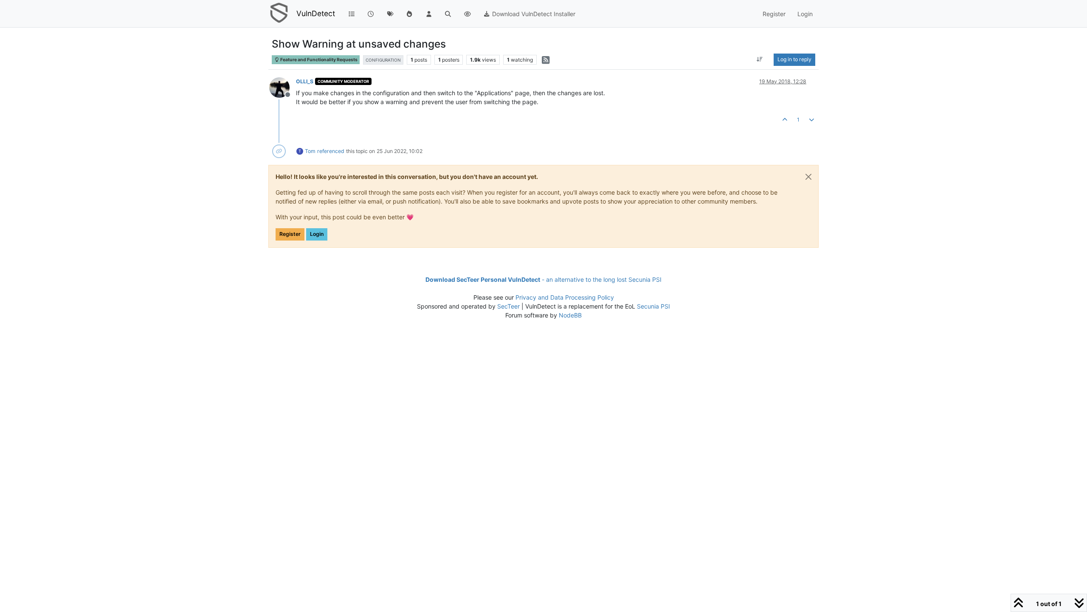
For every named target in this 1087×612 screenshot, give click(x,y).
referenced (330, 151)
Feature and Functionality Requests (318, 59)
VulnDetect (315, 13)
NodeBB (570, 315)
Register (290, 234)
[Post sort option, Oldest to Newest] (760, 59)
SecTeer (508, 306)
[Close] (808, 176)
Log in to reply (794, 59)
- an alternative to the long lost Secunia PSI (543, 279)
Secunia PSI (653, 306)
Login (317, 234)
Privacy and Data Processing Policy (564, 297)
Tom (310, 151)
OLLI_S (304, 81)
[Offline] (282, 87)
